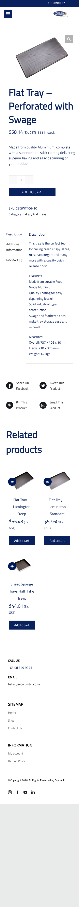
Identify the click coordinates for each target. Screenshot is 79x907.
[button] (69, 39)
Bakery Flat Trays (34, 214)
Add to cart (32, 192)
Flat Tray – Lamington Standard (57, 507)
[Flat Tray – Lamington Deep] (21, 481)
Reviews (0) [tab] (14, 259)
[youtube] (25, 792)
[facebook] (17, 792)
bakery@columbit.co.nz (24, 684)
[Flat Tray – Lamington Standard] (57, 481)
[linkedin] (33, 792)
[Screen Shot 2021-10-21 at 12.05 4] (61, 12)
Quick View (12, 482)
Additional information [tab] (14, 247)
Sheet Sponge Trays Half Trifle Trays (21, 591)
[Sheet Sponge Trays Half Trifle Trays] (21, 565)
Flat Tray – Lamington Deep (22, 507)
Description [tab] (14, 234)
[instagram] (10, 792)
